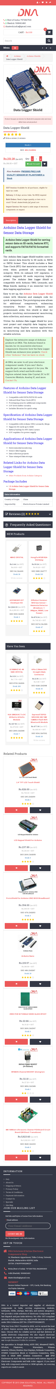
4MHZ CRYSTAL (16, 557)
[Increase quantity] (40, 158)
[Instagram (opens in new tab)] (51, 48)
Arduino (17, 56)
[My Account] (38, 2)
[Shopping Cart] (46, 2)
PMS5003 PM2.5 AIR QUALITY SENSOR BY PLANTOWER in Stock (25, 174)
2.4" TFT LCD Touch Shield (28, 782)
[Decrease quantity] (32, 158)
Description (11, 220)
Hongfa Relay (23, 1344)
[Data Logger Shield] (27, 88)
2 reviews (22, 138)
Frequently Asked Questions (29, 525)
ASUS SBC (34, 1344)
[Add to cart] (16, 810)
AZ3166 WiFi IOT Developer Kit (17, 601)
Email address (12, 1220)
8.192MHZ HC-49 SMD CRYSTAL (17, 670)
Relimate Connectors (45, 1350)
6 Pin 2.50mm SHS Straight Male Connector (39, 672)
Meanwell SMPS (47, 1344)
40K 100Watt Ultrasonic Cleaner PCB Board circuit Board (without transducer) (28, 1130)
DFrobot (4, 1347)
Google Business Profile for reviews (20, 1340)
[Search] (49, 41)
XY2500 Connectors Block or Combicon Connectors (25, 1353)
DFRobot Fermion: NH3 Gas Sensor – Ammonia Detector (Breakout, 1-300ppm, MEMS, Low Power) (39, 606)
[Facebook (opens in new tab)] (42, 48)
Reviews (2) (17, 514)
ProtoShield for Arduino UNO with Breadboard (27, 898)
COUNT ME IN (15, 1234)
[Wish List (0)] (43, 2)
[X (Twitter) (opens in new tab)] (46, 48)
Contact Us (11, 380)
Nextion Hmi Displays (25, 1350)
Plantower (18, 1347)
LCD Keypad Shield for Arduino (28, 840)
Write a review (11, 138)
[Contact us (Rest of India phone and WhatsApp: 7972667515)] (5, 20)
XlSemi (12, 1350)
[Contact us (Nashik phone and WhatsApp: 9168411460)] (5, 23)
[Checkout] (50, 2)
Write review (16, 578)
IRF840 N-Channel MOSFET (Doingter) (27, 1072)
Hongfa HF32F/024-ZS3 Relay (39, 558)
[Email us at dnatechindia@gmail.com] (4, 26)
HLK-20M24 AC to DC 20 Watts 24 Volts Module (17, 717)
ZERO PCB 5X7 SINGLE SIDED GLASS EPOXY (28, 1014)
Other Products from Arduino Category (25, 475)
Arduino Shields (34, 56)
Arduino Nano (27, 956)
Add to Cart (34, 164)
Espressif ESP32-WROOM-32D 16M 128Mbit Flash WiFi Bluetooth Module (39, 718)
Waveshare (38, 1347)
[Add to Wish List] (44, 163)
